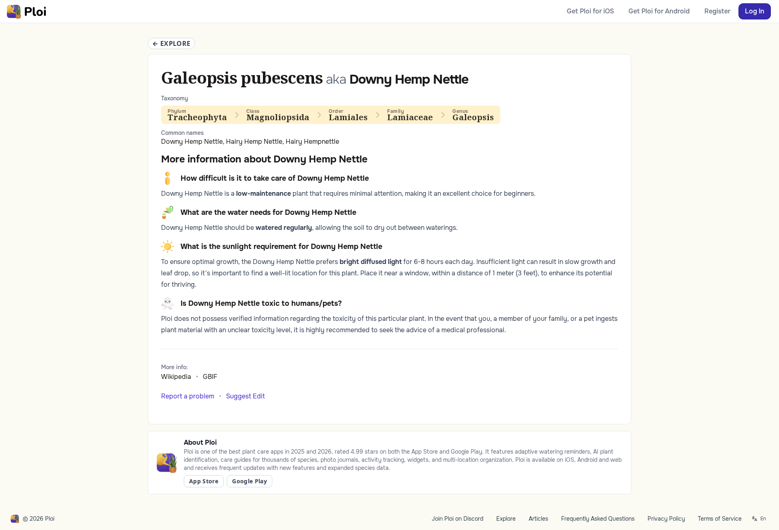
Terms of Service (720, 518)
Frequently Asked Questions (598, 518)
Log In (754, 11)
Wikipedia (176, 376)
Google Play (249, 481)
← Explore (171, 43)
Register (717, 11)
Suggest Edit (245, 396)
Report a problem (187, 396)
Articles (538, 518)
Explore (506, 518)
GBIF (210, 376)
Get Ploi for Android (659, 11)
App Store (203, 481)
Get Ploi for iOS (590, 11)
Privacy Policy (666, 518)
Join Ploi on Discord (457, 518)
